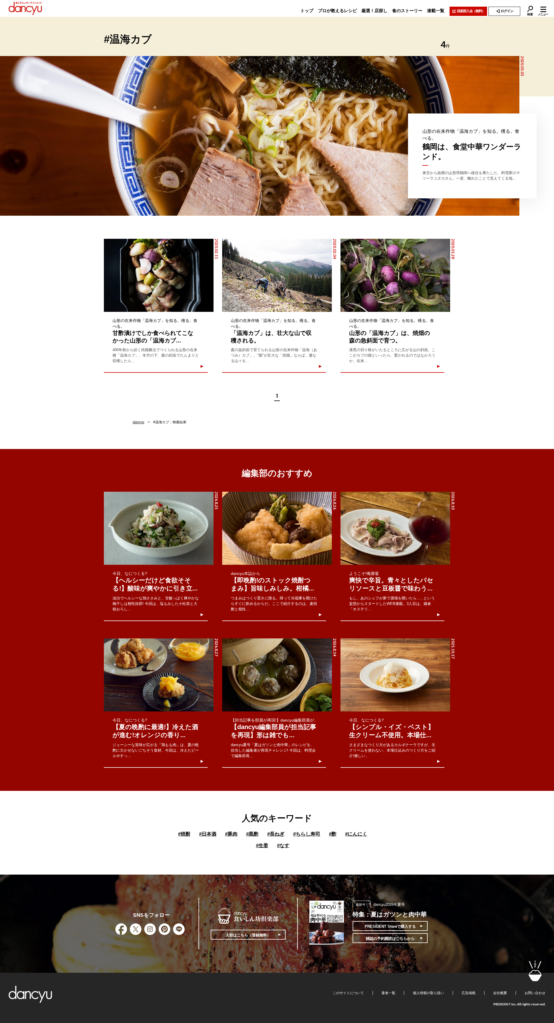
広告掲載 (469, 993)
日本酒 (207, 834)
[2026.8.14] (277, 674)
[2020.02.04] (277, 275)
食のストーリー (407, 10)
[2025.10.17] (395, 674)
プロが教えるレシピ (337, 10)
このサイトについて (348, 993)
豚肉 (231, 834)
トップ (306, 10)
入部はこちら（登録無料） (248, 935)
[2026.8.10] (395, 528)
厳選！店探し (375, 10)
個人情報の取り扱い (428, 993)
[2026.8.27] (159, 674)
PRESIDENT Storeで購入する (390, 926)
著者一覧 (388, 993)
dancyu (138, 422)
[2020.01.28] (395, 275)
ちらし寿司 (306, 834)
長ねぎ (276, 834)
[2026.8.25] (159, 528)
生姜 (262, 845)
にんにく (356, 834)
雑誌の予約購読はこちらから (390, 938)
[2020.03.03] (259, 136)
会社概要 (500, 993)
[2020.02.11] (159, 275)
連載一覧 (435, 10)
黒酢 (252, 834)
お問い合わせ (535, 993)
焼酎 (184, 834)
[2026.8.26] (277, 528)
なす (283, 845)
